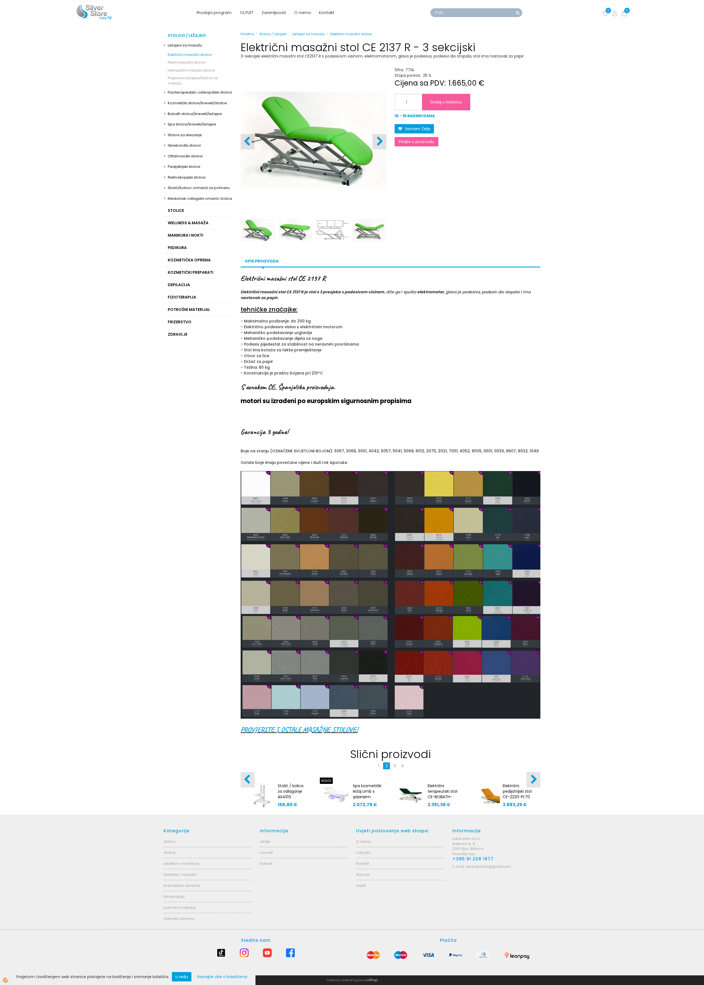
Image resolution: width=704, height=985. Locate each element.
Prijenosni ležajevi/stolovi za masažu (193, 80)
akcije (265, 841)
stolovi (169, 841)
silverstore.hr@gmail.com (488, 866)
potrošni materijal (180, 907)
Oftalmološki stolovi (185, 156)
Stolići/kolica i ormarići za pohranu (199, 187)
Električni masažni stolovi (190, 54)
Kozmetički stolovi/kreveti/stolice (197, 103)
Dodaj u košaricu (446, 102)
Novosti (362, 874)
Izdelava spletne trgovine (346, 980)
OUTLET (246, 12)
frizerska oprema (179, 918)
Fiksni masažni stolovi (186, 62)
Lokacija (363, 852)
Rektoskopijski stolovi (186, 177)
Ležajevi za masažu (185, 45)
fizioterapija (174, 896)
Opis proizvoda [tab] (262, 261)
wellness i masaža (180, 874)
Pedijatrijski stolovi (184, 166)
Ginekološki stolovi (184, 145)
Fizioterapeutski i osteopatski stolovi (200, 92)
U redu (181, 976)
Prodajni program (214, 12)
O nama (302, 12)
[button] (379, 141)
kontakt (266, 863)
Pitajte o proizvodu (416, 141)
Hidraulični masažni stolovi (191, 70)
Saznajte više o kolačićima (222, 976)
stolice (169, 852)
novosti (266, 852)
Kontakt (326, 12)
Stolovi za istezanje (185, 135)
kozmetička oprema (182, 885)
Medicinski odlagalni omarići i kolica (200, 198)
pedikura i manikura (181, 863)
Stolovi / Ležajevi (273, 34)
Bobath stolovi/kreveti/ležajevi (195, 113)
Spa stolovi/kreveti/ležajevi (192, 124)
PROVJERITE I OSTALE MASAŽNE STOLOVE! (299, 729)
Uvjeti (361, 885)
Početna (247, 34)
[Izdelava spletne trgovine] (372, 980)
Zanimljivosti (274, 12)
